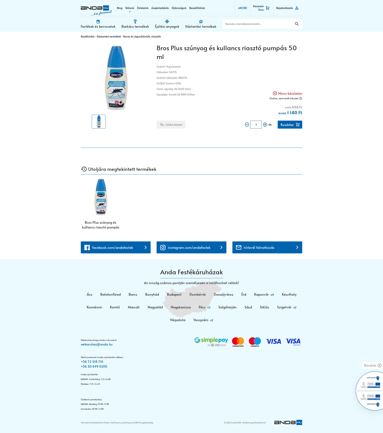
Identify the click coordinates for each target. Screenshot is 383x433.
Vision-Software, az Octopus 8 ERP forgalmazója (128, 422)
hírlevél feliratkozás (259, 247)
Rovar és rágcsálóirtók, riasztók (142, 36)
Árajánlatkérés (160, 8)
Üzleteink (142, 8)
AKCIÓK (242, 8)
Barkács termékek (135, 26)
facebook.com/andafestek (112, 247)
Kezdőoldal (87, 36)
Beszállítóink (197, 8)
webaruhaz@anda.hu (97, 344)
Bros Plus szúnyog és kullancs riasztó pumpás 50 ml (100, 224)
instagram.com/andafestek (189, 247)
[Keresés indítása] (296, 24)
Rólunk (129, 8)
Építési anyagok (167, 26)
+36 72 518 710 (92, 361)
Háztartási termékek (200, 26)
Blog (119, 8)
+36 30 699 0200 (94, 366)
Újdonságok (179, 8)
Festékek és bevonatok (98, 26)
